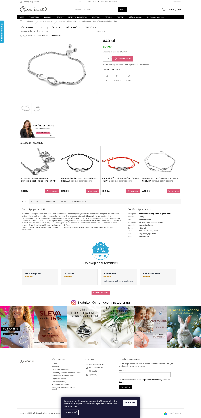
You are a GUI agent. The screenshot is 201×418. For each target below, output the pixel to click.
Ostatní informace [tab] (78, 201)
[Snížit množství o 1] (111, 60)
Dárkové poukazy (59, 381)
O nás (81, 2)
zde (75, 406)
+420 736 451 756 (96, 367)
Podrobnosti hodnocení (51, 36)
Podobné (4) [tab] (36, 201)
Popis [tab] (24, 201)
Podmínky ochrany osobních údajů (66, 373)
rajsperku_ (93, 374)
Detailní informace (110, 69)
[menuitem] (21, 17)
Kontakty (92, 2)
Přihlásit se (125, 387)
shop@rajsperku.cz (96, 364)
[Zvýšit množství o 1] (111, 57)
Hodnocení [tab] (50, 201)
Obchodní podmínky (109, 2)
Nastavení (71, 412)
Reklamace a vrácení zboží (63, 375)
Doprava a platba (59, 379)
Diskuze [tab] (63, 201)
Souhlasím (129, 402)
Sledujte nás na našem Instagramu (104, 303)
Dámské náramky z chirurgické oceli (154, 214)
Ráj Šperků (93, 371)
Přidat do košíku (124, 59)
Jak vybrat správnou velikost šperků (63, 388)
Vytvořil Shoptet (174, 413)
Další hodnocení (100, 292)
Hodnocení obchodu (60, 384)
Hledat (123, 9)
